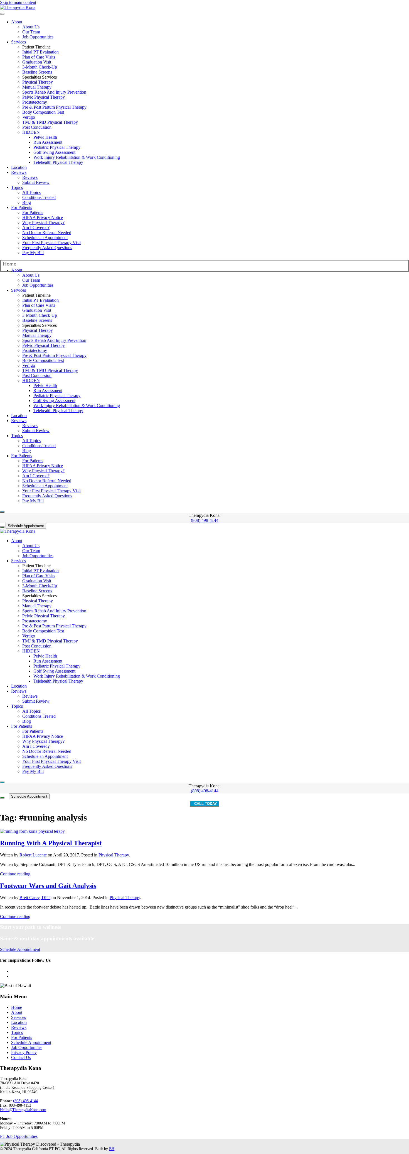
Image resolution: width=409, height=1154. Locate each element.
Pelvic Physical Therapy (43, 97)
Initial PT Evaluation (40, 52)
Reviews (18, 172)
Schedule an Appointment (45, 237)
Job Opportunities (37, 37)
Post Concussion (36, 127)
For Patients (21, 207)
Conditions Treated (39, 197)
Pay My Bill (33, 252)
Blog (26, 202)
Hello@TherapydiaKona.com (23, 1110)
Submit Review (36, 182)
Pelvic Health (45, 137)
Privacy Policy (24, 1052)
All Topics (31, 192)
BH (111, 1149)
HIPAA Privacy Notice (42, 217)
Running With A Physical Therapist (51, 843)
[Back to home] (17, 7)
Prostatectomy (34, 102)
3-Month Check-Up (39, 67)
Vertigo (28, 117)
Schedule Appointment (26, 526)
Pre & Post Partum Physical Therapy (54, 107)
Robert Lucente (33, 855)
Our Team (31, 32)
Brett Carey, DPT (34, 897)
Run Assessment (47, 142)
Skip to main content (18, 2)
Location (19, 167)
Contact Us (21, 1057)
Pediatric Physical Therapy (56, 147)
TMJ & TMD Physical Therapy (50, 122)
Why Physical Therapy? (43, 222)
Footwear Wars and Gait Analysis (48, 885)
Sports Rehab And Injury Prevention (54, 92)
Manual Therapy (36, 87)
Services (18, 42)
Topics (17, 187)
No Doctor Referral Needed (46, 232)
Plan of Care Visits (38, 57)
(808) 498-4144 (204, 520)
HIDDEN (31, 132)
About (16, 22)
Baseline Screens (37, 72)
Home (16, 1007)
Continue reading (15, 873)
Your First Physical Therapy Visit (51, 242)
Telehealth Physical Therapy (58, 162)
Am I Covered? (36, 227)
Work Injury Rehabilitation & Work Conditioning (76, 157)
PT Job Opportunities (19, 1136)
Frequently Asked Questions (47, 247)
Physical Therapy (37, 82)
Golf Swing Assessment (54, 152)
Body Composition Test (43, 112)
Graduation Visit (36, 62)
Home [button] (9, 264)
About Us (31, 27)
